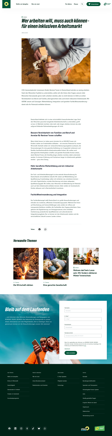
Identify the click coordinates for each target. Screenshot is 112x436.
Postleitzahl (68, 324)
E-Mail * (67, 316)
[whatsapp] (45, 229)
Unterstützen (95, 4)
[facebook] (39, 229)
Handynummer (69, 333)
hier (85, 345)
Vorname (67, 308)
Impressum (67, 348)
